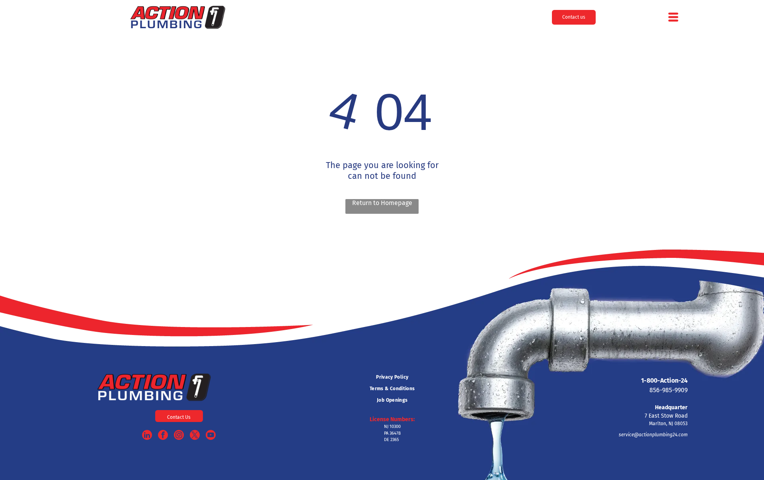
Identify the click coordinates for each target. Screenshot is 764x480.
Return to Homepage (382, 203)
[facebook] (163, 436)
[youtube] (211, 436)
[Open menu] (673, 17)
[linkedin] (147, 436)
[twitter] (195, 436)
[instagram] (179, 436)
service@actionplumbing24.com (653, 434)
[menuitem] (392, 377)
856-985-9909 (668, 390)
